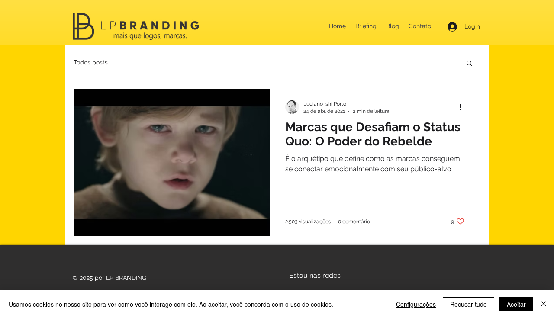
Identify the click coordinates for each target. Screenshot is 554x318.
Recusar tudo (468, 304)
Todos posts (91, 62)
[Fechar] (543, 304)
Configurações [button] (416, 304)
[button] (469, 63)
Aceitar (516, 304)
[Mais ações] (463, 107)
